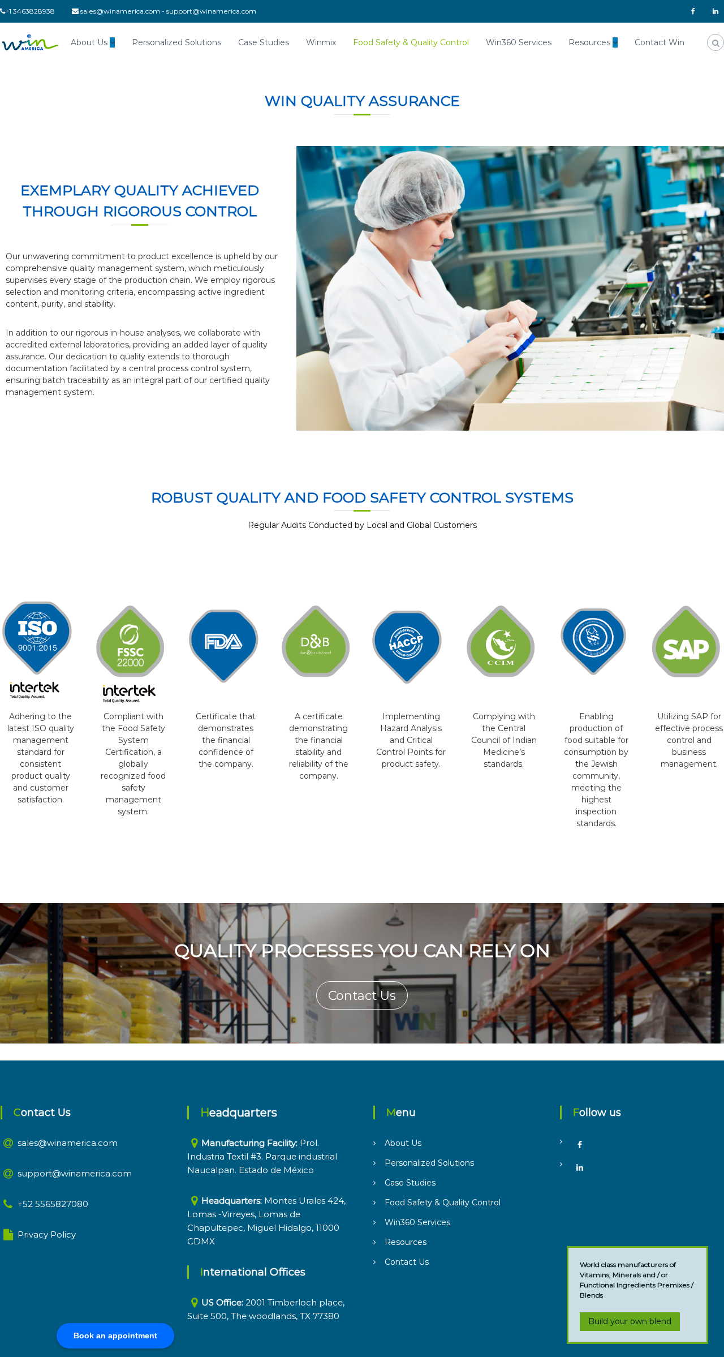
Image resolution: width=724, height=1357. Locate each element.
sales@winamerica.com (120, 11)
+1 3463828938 (30, 11)
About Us (89, 42)
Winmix (321, 42)
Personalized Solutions (176, 42)
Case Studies (263, 42)
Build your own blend (629, 1321)
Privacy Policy (47, 1234)
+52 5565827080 (53, 1204)
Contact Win (659, 42)
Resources (589, 42)
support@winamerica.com (211, 11)
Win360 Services (518, 42)
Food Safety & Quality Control (411, 42)
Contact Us (362, 995)
